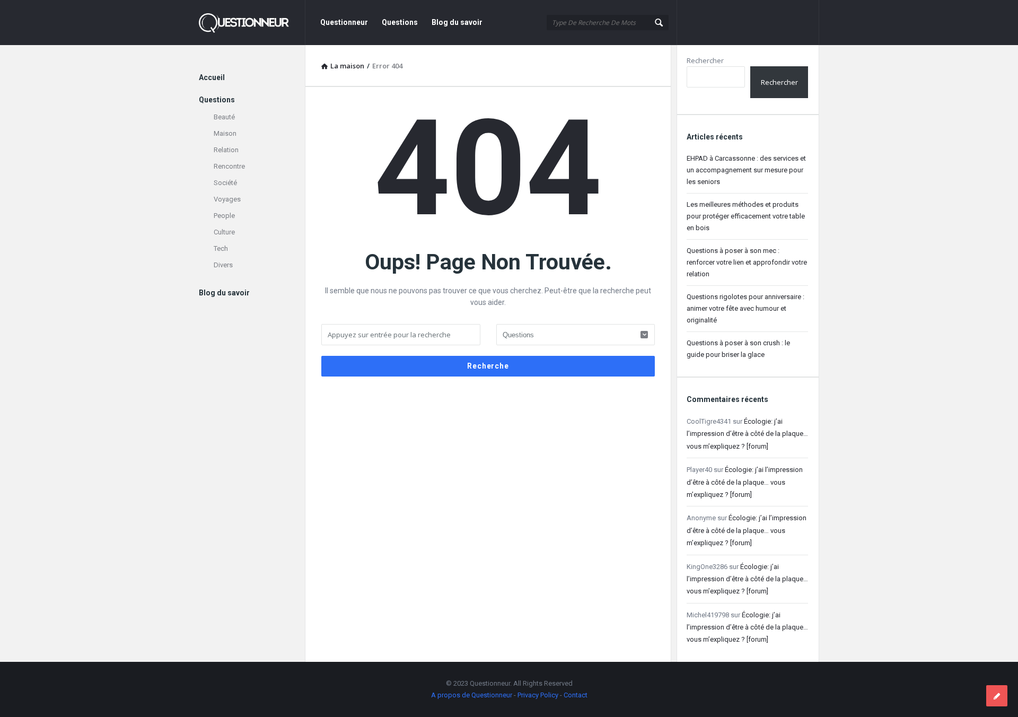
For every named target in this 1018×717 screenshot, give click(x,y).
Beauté (224, 117)
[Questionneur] (252, 22)
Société (225, 183)
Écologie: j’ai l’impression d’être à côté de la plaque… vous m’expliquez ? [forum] (747, 433)
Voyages (227, 199)
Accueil (212, 77)
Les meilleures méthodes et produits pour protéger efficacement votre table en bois (746, 216)
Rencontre (229, 166)
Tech (221, 248)
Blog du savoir (457, 22)
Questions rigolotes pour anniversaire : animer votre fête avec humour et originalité (745, 308)
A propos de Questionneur (471, 695)
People (224, 216)
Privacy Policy (537, 695)
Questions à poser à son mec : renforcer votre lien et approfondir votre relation (747, 262)
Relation (226, 150)
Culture (224, 232)
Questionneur (344, 22)
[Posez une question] (996, 695)
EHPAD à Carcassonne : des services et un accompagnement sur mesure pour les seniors (746, 170)
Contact (575, 695)
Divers (223, 265)
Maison (225, 133)
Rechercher (705, 60)
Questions (400, 22)
